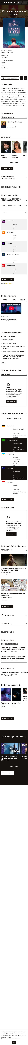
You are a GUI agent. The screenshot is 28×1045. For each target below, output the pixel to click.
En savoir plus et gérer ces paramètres (11, 1039)
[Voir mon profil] (25, 2)
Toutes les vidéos (7, 773)
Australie (10, 468)
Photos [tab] (14, 299)
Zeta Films (15, 457)
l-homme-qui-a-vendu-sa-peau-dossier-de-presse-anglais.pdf (13, 657)
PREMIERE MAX (11, 265)
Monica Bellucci (15, 156)
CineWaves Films (17, 443)
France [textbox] (4, 212)
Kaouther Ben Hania (7, 52)
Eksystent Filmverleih (18, 429)
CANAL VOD (10, 221)
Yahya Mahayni (4, 156)
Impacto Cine (16, 459)
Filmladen (15, 485)
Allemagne (10, 426)
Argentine (10, 454)
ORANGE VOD (10, 232)
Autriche (10, 482)
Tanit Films (4, 57)
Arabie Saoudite (12, 440)
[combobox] (14, 212)
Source (3, 283)
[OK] (14, 1042)
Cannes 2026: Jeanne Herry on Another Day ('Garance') (9, 758)
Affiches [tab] (22, 299)
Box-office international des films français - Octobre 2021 (13, 569)
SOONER (9, 243)
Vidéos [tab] (5, 299)
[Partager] (21, 78)
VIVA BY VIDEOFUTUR (13, 254)
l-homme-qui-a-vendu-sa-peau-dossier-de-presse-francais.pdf (13, 648)
